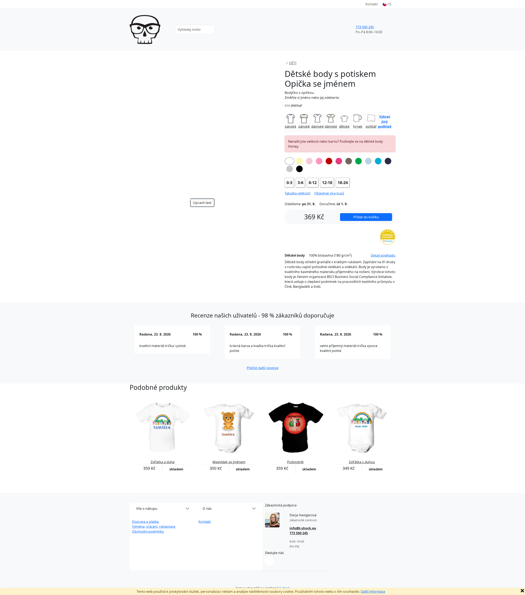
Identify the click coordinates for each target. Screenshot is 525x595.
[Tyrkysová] (378, 161)
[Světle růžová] (309, 161)
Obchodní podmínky (148, 531)
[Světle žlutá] (299, 161)
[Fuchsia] (339, 161)
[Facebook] (269, 561)
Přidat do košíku (366, 217)
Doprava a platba (145, 521)
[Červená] (329, 161)
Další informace (373, 591)
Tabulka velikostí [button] (297, 193)
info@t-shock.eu (303, 528)
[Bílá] (289, 161)
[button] (387, 4)
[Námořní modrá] (388, 161)
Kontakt (371, 4)
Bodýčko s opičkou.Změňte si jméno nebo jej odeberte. (312, 95)
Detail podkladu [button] (383, 255)
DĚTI (292, 63)
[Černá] (299, 169)
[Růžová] (319, 161)
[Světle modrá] (368, 161)
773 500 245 (365, 27)
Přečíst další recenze (262, 368)
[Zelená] (358, 161)
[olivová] (349, 161)
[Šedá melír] (289, 169)
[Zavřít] (522, 590)
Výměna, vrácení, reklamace (153, 526)
